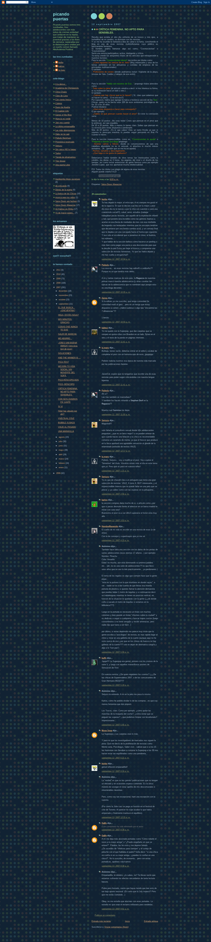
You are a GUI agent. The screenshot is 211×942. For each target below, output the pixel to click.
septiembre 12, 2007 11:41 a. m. (116, 342)
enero (61, 467)
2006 (58, 473)
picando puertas (61, 16)
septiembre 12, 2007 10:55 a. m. (116, 322)
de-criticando (61, 186)
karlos (105, 500)
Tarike (58, 153)
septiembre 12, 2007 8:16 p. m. (115, 771)
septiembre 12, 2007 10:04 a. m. (116, 259)
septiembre (64, 304)
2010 (58, 274)
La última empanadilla (65, 126)
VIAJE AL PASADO (67, 427)
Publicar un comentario (105, 915)
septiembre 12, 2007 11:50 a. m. (116, 414)
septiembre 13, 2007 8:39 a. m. (115, 866)
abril (61, 454)
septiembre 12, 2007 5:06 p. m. (115, 652)
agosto (62, 437)
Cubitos (58, 103)
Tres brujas (60, 161)
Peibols (105, 265)
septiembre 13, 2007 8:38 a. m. (115, 830)
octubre (62, 299)
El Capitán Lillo (62, 111)
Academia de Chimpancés (67, 88)
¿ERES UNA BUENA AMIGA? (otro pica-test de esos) (68, 346)
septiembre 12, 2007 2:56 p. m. (115, 494)
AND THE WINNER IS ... (69, 358)
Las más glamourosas (65, 130)
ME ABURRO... (65, 338)
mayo (61, 450)
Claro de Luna (61, 96)
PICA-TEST (63, 362)
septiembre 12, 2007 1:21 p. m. (115, 471)
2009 (58, 278)
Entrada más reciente (101, 921)
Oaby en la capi (62, 134)
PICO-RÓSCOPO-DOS (68, 380)
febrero (62, 463)
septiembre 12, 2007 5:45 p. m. (115, 725)
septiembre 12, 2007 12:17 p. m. (116, 451)
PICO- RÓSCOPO (66, 384)
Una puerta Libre (62, 165)
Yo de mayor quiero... (64, 213)
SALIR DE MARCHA (67, 334)
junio (61, 446)
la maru (105, 348)
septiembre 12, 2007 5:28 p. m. (115, 685)
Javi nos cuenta (62, 122)
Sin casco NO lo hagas (65, 149)
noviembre (64, 295)
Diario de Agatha (62, 107)
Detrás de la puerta (63, 190)
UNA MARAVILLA (66, 431)
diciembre (63, 291)
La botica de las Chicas (65, 193)
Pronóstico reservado (64, 142)
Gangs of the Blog (63, 115)
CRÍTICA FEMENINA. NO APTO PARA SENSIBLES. (68, 391)
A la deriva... (61, 84)
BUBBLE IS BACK (66, 423)
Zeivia (104, 298)
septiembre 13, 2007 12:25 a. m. (116, 817)
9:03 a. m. (114, 179)
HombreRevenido (110, 526)
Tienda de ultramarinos (65, 157)
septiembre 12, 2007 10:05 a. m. (116, 292)
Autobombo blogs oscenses (67, 179)
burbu (104, 199)
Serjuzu (105, 420)
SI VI (60, 406)
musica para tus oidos (65, 197)
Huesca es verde (62, 119)
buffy (104, 658)
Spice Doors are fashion (66, 201)
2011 (58, 270)
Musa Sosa (107, 730)
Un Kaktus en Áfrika (64, 209)
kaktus (105, 328)
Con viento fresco (63, 99)
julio (61, 441)
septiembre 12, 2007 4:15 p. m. (115, 540)
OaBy (104, 823)
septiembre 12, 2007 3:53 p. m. (115, 520)
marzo (62, 459)
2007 (58, 287)
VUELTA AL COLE (66, 418)
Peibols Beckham (63, 138)
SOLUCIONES (64, 353)
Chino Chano (61, 92)
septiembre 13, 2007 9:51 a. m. (115, 909)
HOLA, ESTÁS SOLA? (68, 315)
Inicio (127, 921)
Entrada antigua (151, 921)
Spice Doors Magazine (111, 184)
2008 (58, 283)
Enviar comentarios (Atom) (117, 927)
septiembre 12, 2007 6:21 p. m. (115, 758)
